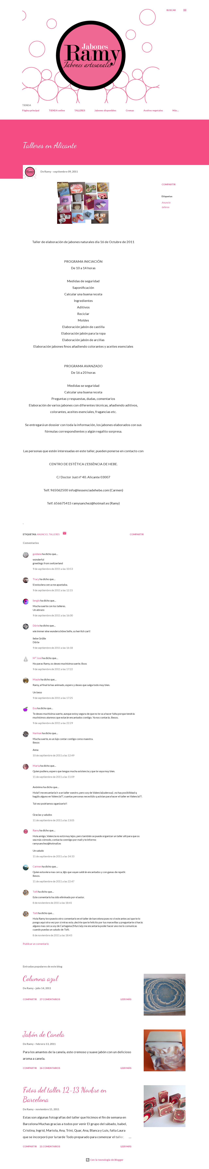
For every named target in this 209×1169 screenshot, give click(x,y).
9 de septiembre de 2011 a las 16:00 (53, 615)
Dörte (36, 625)
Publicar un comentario (36, 943)
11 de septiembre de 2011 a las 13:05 (53, 820)
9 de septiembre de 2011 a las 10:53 (53, 568)
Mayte (36, 679)
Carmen (37, 866)
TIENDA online (57, 110)
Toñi (35, 891)
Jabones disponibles (105, 110)
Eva (35, 708)
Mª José (37, 657)
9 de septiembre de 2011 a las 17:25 (53, 697)
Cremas (130, 110)
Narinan (37, 733)
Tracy (36, 579)
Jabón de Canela (43, 1034)
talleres (165, 207)
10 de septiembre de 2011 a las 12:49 (53, 755)
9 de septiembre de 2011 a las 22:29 (53, 722)
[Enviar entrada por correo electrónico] (64, 534)
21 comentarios (50, 1146)
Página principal (30, 110)
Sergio (36, 600)
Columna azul (40, 978)
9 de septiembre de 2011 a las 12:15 (53, 590)
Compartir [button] (169, 184)
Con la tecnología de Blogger (106, 1159)
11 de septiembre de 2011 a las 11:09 (53, 776)
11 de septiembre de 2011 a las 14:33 (53, 856)
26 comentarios (50, 1068)
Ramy (36, 830)
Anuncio (166, 202)
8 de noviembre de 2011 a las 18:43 (52, 935)
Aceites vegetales (153, 110)
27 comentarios (50, 999)
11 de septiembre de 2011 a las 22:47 (53, 881)
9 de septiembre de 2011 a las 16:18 (53, 647)
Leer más (126, 999)
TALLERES (79, 110)
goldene (37, 553)
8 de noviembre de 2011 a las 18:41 (52, 902)
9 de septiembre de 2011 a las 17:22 (53, 669)
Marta (36, 765)
